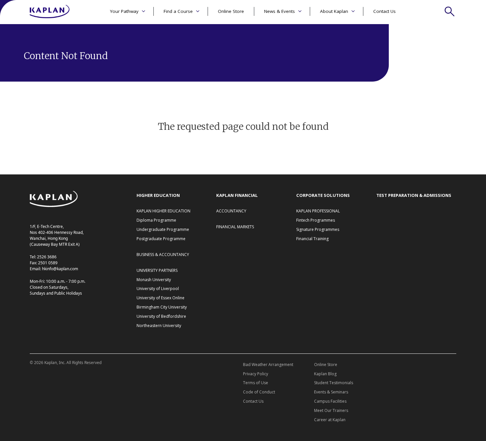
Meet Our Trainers (331, 410)
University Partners (157, 270)
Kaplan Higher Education (163, 211)
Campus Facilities (330, 401)
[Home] (49, 12)
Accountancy (231, 211)
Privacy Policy (255, 374)
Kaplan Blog (325, 374)
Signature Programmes (317, 229)
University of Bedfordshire (161, 316)
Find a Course (178, 11)
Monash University (154, 279)
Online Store (231, 11)
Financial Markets (235, 227)
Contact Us (384, 11)
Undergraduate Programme (163, 229)
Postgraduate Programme (161, 238)
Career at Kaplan (329, 420)
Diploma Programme (156, 220)
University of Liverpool (158, 288)
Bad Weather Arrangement (268, 364)
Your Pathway (124, 11)
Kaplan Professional (318, 211)
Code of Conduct (259, 392)
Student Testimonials (333, 383)
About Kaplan (334, 11)
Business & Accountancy (163, 254)
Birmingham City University (162, 307)
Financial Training (312, 238)
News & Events (279, 11)
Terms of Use (255, 383)
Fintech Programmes (315, 220)
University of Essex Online (160, 298)
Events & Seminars (331, 392)
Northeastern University (159, 325)
